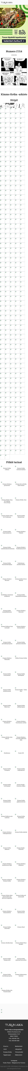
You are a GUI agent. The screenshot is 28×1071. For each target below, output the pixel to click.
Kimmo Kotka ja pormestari (7, 484)
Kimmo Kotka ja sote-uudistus (7, 817)
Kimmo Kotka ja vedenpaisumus (7, 832)
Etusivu (5, 1046)
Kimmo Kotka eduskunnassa (7, 690)
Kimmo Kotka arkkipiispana (21, 706)
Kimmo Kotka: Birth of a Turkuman (7, 516)
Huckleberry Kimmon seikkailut (7, 595)
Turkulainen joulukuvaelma (21, 563)
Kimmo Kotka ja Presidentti (7, 722)
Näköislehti (18, 1055)
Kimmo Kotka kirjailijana (21, 817)
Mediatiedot (18, 1046)
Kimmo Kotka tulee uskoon (7, 737)
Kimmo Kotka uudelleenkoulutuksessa (7, 548)
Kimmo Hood (21, 927)
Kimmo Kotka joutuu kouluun (21, 975)
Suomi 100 (21, 753)
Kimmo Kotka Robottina (7, 706)
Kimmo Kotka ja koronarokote (21, 627)
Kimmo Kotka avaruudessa (7, 674)
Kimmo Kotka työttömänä (7, 785)
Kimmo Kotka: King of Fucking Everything (7, 501)
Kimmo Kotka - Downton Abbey (21, 785)
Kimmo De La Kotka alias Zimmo (21, 484)
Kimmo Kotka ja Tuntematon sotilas (21, 722)
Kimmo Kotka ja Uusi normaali (7, 627)
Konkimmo (7, 753)
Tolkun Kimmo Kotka (21, 658)
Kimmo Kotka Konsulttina (21, 516)
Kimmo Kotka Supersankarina (7, 532)
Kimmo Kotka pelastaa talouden (21, 642)
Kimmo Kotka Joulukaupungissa (7, 975)
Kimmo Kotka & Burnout (7, 579)
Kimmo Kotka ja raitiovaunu (21, 880)
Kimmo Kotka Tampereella (7, 959)
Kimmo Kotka (7, 1052)
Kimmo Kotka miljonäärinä (21, 769)
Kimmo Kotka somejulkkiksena (7, 611)
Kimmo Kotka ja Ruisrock (21, 611)
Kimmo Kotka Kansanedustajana (7, 563)
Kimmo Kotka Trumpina (7, 769)
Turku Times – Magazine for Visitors (14, 1063)
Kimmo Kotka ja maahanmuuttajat (7, 864)
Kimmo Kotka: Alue (21, 500)
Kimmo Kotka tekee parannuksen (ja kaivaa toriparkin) (7, 897)
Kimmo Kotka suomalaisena (7, 801)
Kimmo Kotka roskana (7, 468)
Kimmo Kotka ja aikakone (21, 864)
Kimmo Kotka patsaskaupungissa (7, 642)
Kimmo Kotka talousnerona (21, 911)
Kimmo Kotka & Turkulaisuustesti (21, 548)
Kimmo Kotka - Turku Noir (21, 690)
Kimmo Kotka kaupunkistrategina (21, 595)
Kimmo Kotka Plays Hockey (21, 943)
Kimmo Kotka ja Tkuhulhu (7, 658)
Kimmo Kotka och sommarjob (21, 896)
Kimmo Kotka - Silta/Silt (21, 848)
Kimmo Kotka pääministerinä (21, 801)
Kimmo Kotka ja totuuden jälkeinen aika (21, 738)
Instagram (14, 1060)
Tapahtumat (7, 1055)
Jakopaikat (18, 1049)
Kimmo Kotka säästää (21, 832)
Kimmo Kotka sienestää (7, 927)
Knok (19, 1068)
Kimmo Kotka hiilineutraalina (21, 468)
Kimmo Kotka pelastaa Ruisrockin (21, 959)
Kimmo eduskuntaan (7, 943)
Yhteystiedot (19, 1052)
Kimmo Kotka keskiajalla (21, 674)
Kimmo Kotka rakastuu (7, 848)
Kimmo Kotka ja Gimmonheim (7, 911)
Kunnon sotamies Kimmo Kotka (7, 880)
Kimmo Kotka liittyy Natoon (21, 579)
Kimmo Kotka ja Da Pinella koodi (7, 991)
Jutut (5, 1049)
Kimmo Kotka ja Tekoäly (21, 532)
